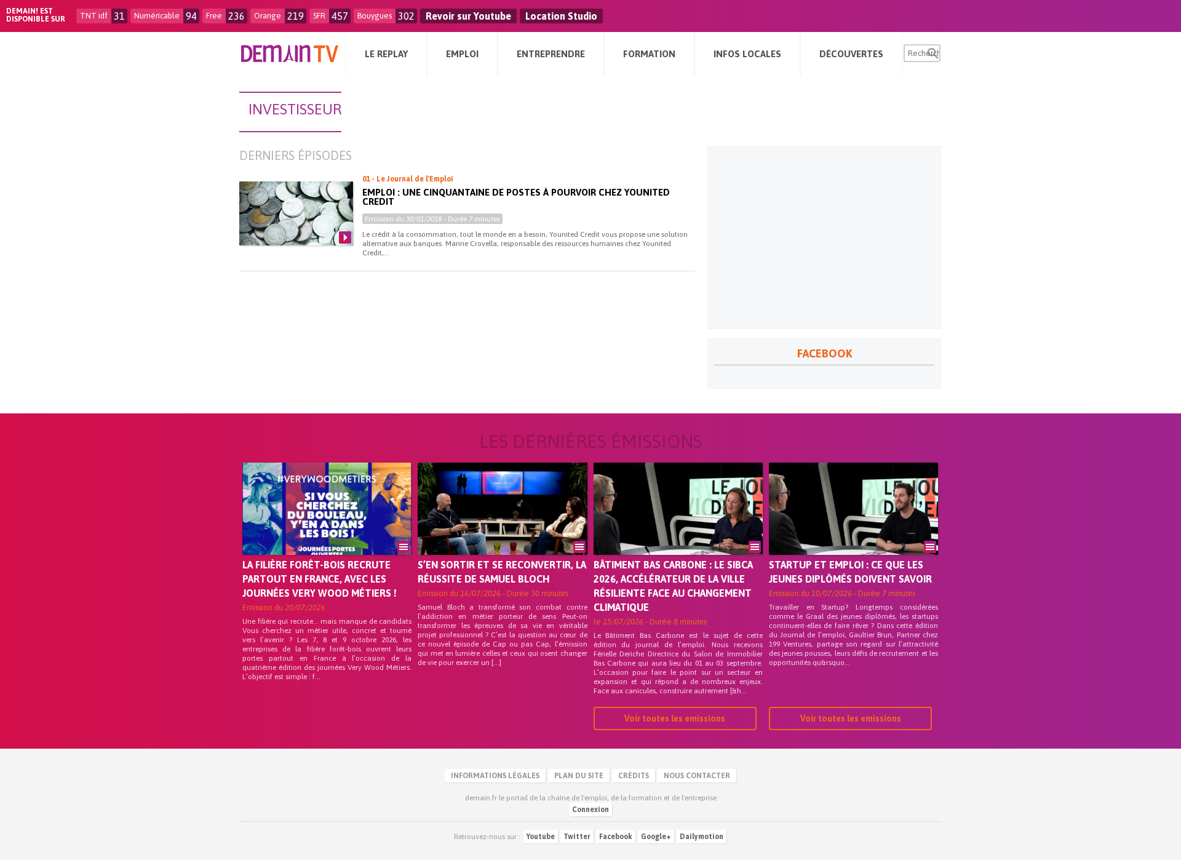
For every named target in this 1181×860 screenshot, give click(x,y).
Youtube (541, 836)
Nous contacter (697, 775)
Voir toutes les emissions (674, 718)
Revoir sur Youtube (468, 16)
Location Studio (561, 16)
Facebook (615, 836)
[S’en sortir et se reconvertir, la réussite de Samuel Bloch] (502, 526)
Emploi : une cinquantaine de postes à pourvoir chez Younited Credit (516, 197)
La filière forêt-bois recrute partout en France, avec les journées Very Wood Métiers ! (319, 579)
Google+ (656, 836)
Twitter (576, 836)
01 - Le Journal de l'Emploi (407, 179)
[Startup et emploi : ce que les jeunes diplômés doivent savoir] (853, 526)
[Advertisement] (824, 237)
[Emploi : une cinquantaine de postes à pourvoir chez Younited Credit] (296, 213)
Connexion (590, 809)
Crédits (633, 775)
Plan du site (578, 775)
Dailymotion (701, 836)
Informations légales (495, 775)
